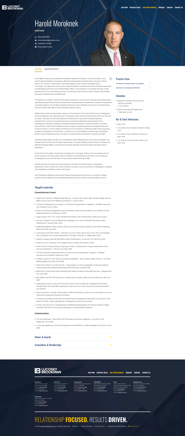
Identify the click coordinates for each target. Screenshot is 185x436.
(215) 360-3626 (102, 387)
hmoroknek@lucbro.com (49, 40)
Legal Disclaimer (86, 426)
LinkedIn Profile (44, 43)
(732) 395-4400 (43, 387)
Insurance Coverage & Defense (128, 88)
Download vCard (45, 47)
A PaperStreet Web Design (116, 426)
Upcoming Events (51, 69)
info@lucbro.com (43, 390)
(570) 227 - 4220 (82, 387)
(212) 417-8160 (62, 387)
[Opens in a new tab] (111, 79)
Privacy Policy (100, 426)
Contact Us (179, 7)
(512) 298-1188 (121, 389)
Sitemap (75, 426)
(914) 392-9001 (44, 37)
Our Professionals (150, 7)
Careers (170, 7)
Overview (38, 69)
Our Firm (124, 7)
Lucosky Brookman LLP (48, 426)
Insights (162, 7)
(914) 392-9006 (43, 402)
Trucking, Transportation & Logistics (130, 83)
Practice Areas (135, 7)
